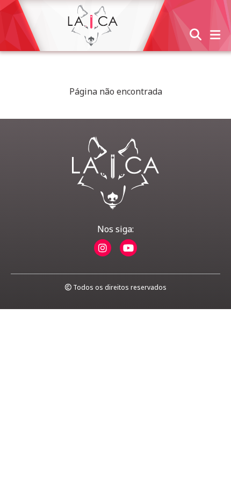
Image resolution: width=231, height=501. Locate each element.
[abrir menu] (215, 35)
